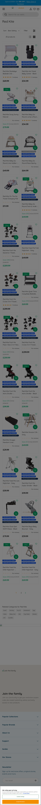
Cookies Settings (20, 796)
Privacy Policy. (26, 793)
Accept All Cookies (20, 801)
